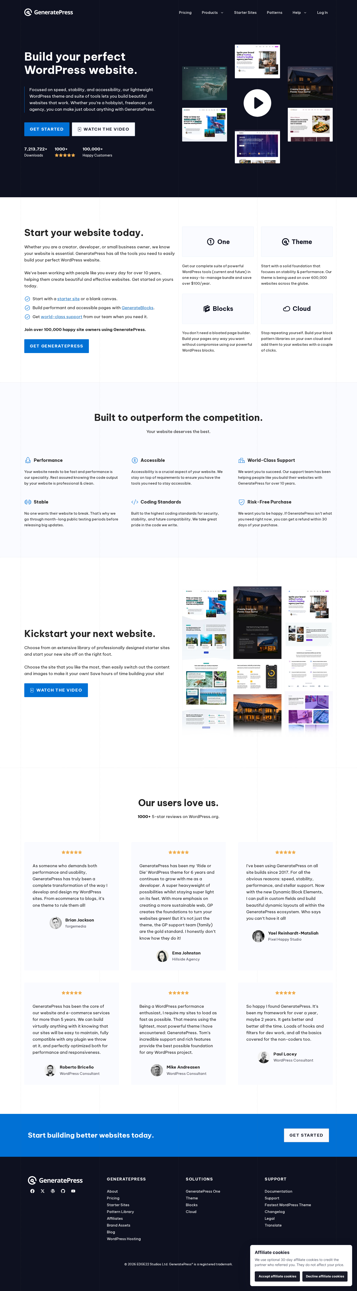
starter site (68, 298)
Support (272, 1198)
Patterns (274, 12)
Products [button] (210, 12)
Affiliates (115, 1218)
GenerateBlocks (137, 307)
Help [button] (297, 12)
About (112, 1191)
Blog (111, 1232)
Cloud (191, 1211)
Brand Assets (118, 1225)
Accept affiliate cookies (277, 1276)
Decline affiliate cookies (325, 1276)
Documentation (278, 1191)
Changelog (275, 1211)
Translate (273, 1225)
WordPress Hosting (124, 1238)
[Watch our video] (257, 104)
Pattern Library (120, 1211)
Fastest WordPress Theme (288, 1205)
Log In (322, 12)
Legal (270, 1218)
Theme (192, 1198)
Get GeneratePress (56, 346)
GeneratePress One (203, 1191)
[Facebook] (32, 1191)
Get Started (47, 129)
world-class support (61, 316)
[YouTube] (73, 1191)
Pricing (185, 12)
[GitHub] (63, 1191)
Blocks (192, 1205)
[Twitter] (42, 1191)
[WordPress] (52, 1191)
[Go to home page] (48, 14)
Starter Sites (245, 12)
